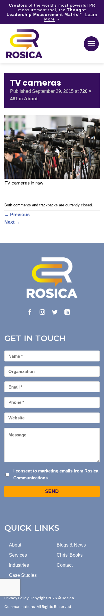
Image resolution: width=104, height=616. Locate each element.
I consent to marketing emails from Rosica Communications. (55, 474)
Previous (17, 214)
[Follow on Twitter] (54, 313)
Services (18, 555)
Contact (65, 565)
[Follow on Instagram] (42, 313)
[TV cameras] (52, 146)
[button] (91, 43)
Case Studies (23, 575)
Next (12, 222)
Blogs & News (71, 544)
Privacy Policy (16, 598)
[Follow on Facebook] (30, 313)
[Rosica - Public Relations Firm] (24, 43)
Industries (19, 565)
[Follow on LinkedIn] (67, 313)
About (31, 98)
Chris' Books (70, 555)
